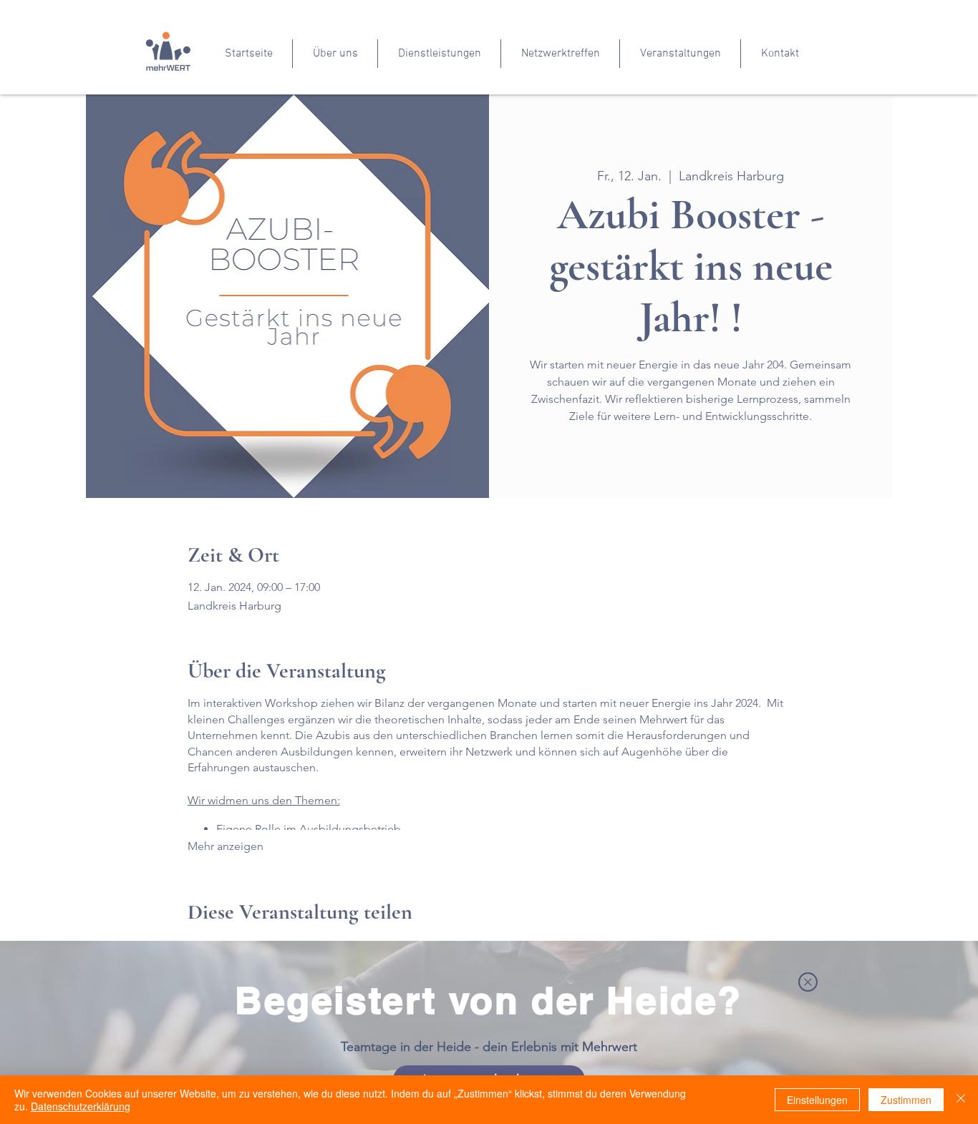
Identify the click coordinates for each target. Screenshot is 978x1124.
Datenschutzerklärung (80, 1106)
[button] (808, 982)
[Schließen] (960, 1100)
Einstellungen (817, 1100)
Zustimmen (906, 1100)
